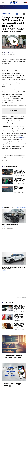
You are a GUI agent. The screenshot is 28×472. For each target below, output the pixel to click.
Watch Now (23, 2)
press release (21, 137)
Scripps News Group (9, 53)
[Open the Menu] (2, 2)
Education (6, 13)
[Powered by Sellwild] (24, 297)
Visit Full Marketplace (21, 207)
